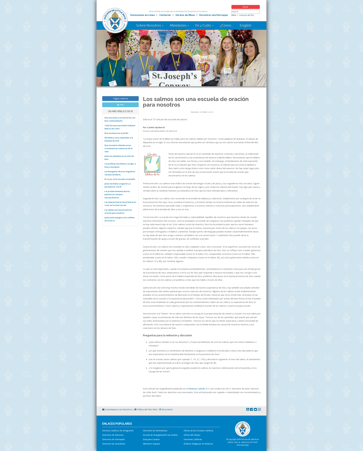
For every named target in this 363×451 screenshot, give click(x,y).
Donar (245, 7)
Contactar (165, 15)
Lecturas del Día (246, 15)
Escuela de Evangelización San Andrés (160, 435)
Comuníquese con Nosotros (118, 409)
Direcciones (167, 409)
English (245, 25)
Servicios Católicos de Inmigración (118, 430)
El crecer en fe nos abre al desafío (120, 179)
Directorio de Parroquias (113, 439)
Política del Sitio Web (146, 409)
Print (121, 104)
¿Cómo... (226, 25)
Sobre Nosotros (149, 25)
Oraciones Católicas (193, 439)
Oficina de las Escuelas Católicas (198, 430)
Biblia (233, 15)
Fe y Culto (203, 25)
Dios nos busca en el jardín (116, 133)
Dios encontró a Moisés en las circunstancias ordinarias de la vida (118, 148)
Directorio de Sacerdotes (113, 443)
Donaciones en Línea (142, 15)
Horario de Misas (185, 15)
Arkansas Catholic (196, 388)
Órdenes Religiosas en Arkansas (198, 443)
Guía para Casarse (151, 439)
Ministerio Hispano (151, 443)
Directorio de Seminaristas (155, 430)
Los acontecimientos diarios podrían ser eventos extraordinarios (117, 194)
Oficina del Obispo (192, 435)
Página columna (120, 98)
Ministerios (178, 25)
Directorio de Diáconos (113, 435)
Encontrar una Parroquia (213, 15)
